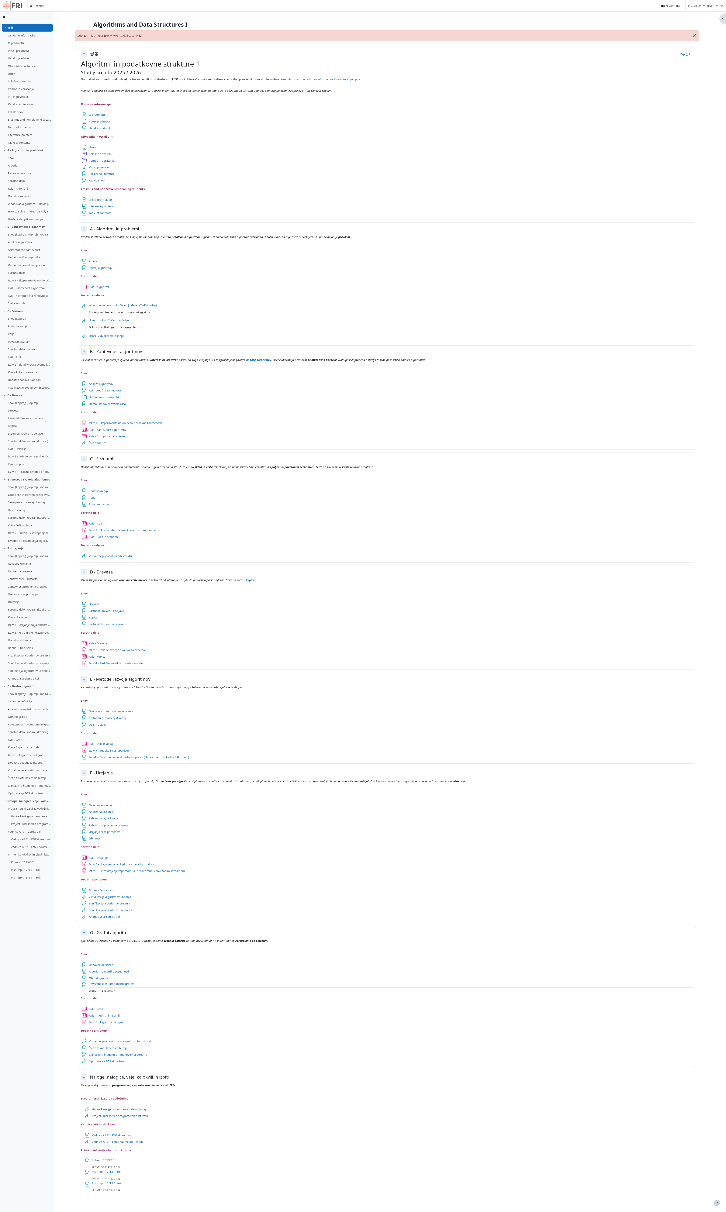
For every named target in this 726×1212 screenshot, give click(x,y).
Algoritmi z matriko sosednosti (28, 709)
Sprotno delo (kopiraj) (22, 349)
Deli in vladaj (16, 510)
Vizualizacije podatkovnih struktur (29, 387)
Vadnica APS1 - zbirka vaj (24, 831)
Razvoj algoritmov (20, 173)
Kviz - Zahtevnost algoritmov (26, 288)
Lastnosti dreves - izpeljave (25, 418)
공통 (10, 27)
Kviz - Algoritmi (18, 188)
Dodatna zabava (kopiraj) (24, 380)
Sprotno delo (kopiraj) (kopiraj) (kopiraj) (29, 441)
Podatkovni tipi (18, 326)
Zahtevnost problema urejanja (27, 586)
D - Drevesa (15, 395)
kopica (250, 580)
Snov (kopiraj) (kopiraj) (23, 403)
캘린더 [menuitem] (39, 6)
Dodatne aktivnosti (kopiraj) (26, 762)
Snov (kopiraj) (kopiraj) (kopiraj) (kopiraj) (29, 694)
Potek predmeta (18, 51)
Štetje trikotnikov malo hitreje (27, 778)
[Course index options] (49, 17)
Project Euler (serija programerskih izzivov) (31, 824)
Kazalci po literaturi (20, 104)
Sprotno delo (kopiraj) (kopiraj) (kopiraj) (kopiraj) (29, 609)
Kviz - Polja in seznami (22, 372)
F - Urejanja (15, 548)
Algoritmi (14, 165)
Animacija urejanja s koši (24, 678)
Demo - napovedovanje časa (26, 265)
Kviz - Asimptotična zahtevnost (28, 296)
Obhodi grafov (17, 716)
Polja (11, 334)
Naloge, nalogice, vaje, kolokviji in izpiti (29, 801)
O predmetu (16, 43)
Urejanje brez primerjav (23, 594)
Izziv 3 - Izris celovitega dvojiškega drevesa (29, 456)
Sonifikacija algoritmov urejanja (28, 663)
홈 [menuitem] (30, 6)
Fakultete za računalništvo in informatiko (306, 79)
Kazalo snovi (16, 112)
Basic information (19, 127)
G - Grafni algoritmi (21, 686)
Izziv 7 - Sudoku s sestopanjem (28, 533)
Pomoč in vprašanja (21, 89)
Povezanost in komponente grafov (29, 724)
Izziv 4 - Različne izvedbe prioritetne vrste (29, 471)
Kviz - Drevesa (17, 449)
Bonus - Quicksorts (20, 648)
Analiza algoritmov (20, 242)
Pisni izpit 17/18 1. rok (25, 870)
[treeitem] (27, 85)
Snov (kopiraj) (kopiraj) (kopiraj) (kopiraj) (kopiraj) (29, 487)
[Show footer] (717, 1203)
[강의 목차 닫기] (4, 17)
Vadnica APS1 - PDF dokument (31, 839)
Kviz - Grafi (15, 740)
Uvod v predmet (18, 58)
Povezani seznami (19, 341)
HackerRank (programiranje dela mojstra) (31, 816)
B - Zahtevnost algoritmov (26, 227)
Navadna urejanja (19, 563)
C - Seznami (15, 311)
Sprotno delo (16, 181)
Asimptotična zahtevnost (24, 250)
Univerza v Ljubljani (347, 79)
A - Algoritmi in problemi (25, 150)
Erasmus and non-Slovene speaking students (29, 119)
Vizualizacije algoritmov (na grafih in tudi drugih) (29, 770)
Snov (11, 158)
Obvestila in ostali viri (22, 66)
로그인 (719, 6)
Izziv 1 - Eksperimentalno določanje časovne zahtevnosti (29, 280)
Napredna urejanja (20, 571)
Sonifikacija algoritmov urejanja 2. (29, 671)
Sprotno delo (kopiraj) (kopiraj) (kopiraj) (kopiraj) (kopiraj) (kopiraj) (29, 517)
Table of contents (19, 142)
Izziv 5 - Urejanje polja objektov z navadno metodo (29, 625)
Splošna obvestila (19, 81)
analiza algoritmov (258, 360)
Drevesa (13, 410)
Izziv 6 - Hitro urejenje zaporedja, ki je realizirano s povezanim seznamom (29, 632)
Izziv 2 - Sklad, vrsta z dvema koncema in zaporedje (29, 364)
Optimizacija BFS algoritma (25, 793)
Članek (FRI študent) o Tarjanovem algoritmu (29, 785)
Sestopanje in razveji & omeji (27, 502)
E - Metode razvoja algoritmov (28, 479)
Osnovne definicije (20, 701)
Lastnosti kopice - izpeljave (25, 433)
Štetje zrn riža (17, 303)
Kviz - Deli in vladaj (20, 525)
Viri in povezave (18, 96)
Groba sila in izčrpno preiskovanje (29, 495)
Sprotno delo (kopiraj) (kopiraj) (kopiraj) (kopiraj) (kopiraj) (29, 732)
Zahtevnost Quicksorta (22, 579)
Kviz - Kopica (16, 464)
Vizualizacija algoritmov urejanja (29, 655)
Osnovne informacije (21, 35)
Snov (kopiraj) (17, 318)
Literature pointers (20, 135)
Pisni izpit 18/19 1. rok (25, 877)
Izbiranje (13, 602)
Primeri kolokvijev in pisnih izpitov (29, 854)
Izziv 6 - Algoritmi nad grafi (25, 755)
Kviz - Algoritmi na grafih (24, 747)
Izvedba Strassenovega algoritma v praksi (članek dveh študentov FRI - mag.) (29, 540)
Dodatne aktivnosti (20, 640)
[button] (672, 5)
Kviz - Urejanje (17, 617)
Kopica (12, 426)
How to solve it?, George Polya (28, 211)
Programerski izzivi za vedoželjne (29, 808)
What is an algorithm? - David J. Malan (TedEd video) (29, 204)
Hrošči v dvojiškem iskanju (25, 219)
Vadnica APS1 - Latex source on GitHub (31, 847)
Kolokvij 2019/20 (22, 862)
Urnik (11, 73)
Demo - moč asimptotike (24, 257)
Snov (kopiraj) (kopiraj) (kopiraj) (29, 234)
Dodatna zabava (18, 196)
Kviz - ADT (14, 357)
